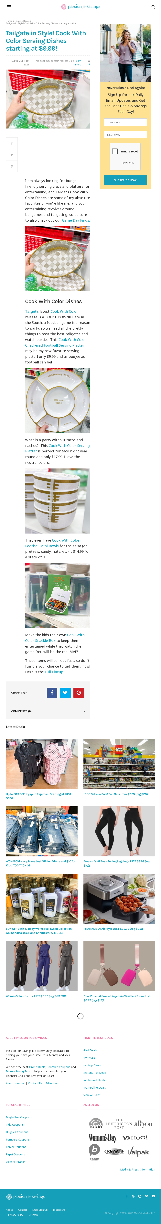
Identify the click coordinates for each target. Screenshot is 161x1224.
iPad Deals (90, 1050)
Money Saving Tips (18, 1071)
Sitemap (33, 1215)
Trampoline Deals (94, 1087)
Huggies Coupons (17, 1132)
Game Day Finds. (76, 220)
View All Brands (15, 1162)
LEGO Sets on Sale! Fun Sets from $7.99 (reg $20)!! (116, 794)
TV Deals (89, 1058)
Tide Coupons (15, 1124)
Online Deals (22, 20)
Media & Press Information (137, 1169)
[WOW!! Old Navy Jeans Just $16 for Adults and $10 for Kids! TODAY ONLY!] (42, 831)
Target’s (32, 311)
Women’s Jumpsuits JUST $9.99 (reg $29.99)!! (36, 996)
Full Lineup (54, 672)
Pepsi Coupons (15, 1154)
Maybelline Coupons (19, 1117)
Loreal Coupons (16, 1147)
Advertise (52, 1083)
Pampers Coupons (17, 1139)
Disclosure (59, 1209)
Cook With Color (64, 311)
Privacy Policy (15, 1215)
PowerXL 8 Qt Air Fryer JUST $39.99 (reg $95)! (113, 928)
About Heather (15, 1083)
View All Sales (92, 1095)
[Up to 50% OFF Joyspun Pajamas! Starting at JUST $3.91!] (42, 764)
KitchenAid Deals (94, 1080)
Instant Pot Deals (94, 1073)
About (9, 1209)
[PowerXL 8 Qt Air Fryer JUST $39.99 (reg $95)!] (119, 899)
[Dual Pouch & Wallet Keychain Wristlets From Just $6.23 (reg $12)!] (119, 966)
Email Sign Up (40, 1209)
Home (9, 20)
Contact (22, 1209)
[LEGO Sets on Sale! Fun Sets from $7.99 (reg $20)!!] (119, 764)
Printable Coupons (58, 1067)
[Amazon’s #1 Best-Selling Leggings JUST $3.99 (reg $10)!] (119, 831)
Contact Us (35, 1083)
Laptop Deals (92, 1065)
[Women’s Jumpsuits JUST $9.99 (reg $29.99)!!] (42, 966)
